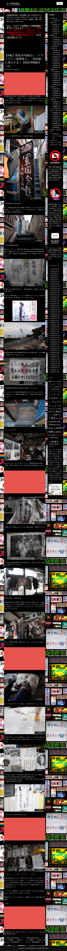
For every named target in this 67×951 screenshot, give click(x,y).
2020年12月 (53, 310)
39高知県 (55, 108)
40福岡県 (55, 112)
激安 (43, 932)
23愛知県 (55, 67)
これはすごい (23, 932)
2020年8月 (53, 318)
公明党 (59, 409)
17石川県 (55, 54)
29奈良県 (55, 82)
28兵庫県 (55, 80)
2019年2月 (53, 357)
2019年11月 (53, 337)
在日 (54, 411)
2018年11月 (53, 363)
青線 (51, 435)
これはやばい (55, 389)
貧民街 (53, 428)
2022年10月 (53, 271)
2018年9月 (53, 367)
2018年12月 (53, 361)
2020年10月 (53, 314)
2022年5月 (53, 275)
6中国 (52, 87)
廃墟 (57, 412)
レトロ (57, 406)
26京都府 (55, 76)
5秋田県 (54, 31)
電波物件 (9, 934)
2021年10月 (53, 288)
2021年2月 (53, 305)
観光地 (59, 424)
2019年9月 (53, 342)
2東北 (52, 22)
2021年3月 (53, 303)
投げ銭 (11, 37)
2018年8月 (53, 369)
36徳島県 (55, 102)
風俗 (52, 437)
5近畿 (52, 69)
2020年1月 (53, 333)
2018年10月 (53, 365)
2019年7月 (53, 346)
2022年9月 (53, 273)
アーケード (54, 391)
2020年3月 (53, 329)
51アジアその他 (57, 136)
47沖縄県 (55, 127)
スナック (56, 394)
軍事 (5, 934)
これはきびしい (53, 384)
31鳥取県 (55, 89)
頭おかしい (56, 435)
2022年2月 (53, 279)
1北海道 (52, 18)
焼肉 (59, 418)
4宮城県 (54, 29)
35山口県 (55, 97)
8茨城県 (54, 46)
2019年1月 (53, 359)
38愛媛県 (55, 106)
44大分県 (55, 121)
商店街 (50, 411)
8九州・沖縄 (15, 932)
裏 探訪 (17, 69)
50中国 (54, 134)
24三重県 (55, 71)
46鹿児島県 (8, 932)
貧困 (50, 428)
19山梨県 (55, 59)
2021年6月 (53, 297)
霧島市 (14, 934)
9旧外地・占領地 (55, 129)
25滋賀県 (55, 74)
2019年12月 (53, 335)
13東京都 (55, 42)
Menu (60, 3)
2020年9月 (53, 316)
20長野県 (55, 61)
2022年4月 (53, 277)
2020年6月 (53, 322)
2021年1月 (53, 307)
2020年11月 (53, 312)
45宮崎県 (55, 123)
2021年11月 (53, 286)
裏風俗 (54, 424)
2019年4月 (53, 352)
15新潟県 (55, 50)
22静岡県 (55, 65)
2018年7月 (53, 372)
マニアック (36, 932)
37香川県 (55, 104)
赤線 (57, 428)
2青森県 (54, 24)
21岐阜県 (55, 63)
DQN (59, 381)
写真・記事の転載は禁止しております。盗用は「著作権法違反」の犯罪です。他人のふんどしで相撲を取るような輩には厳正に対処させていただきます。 (55, 173)
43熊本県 (55, 119)
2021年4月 (53, 301)
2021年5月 (53, 299)
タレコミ (32, 33)
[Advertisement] (25, 84)
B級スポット (52, 381)
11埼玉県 (55, 37)
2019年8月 (53, 344)
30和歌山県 (55, 84)
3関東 (52, 35)
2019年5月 (53, 350)
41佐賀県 (55, 114)
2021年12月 (53, 284)
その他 (52, 140)
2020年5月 (53, 325)
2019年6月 (53, 348)
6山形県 (54, 33)
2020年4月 (53, 327)
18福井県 (55, 57)
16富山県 (55, 52)
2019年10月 (53, 339)
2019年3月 (53, 354)
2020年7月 (53, 320)
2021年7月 (53, 294)
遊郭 (58, 432)
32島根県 (55, 91)
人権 (56, 409)
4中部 (52, 48)
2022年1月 (53, 282)
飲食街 (56, 437)
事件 (53, 409)
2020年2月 (53, 331)
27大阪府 (55, 78)
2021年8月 (53, 292)
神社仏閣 (56, 422)
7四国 (52, 99)
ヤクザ (52, 406)
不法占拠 (50, 408)
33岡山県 (55, 93)
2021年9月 (53, 290)
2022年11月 (53, 269)
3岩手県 (54, 27)
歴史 (40, 932)
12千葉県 (55, 39)
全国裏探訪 (32, 948)
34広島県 (55, 95)
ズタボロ (30, 932)
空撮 (50, 425)
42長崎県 (55, 117)
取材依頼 (36, 26)
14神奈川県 (55, 44)
